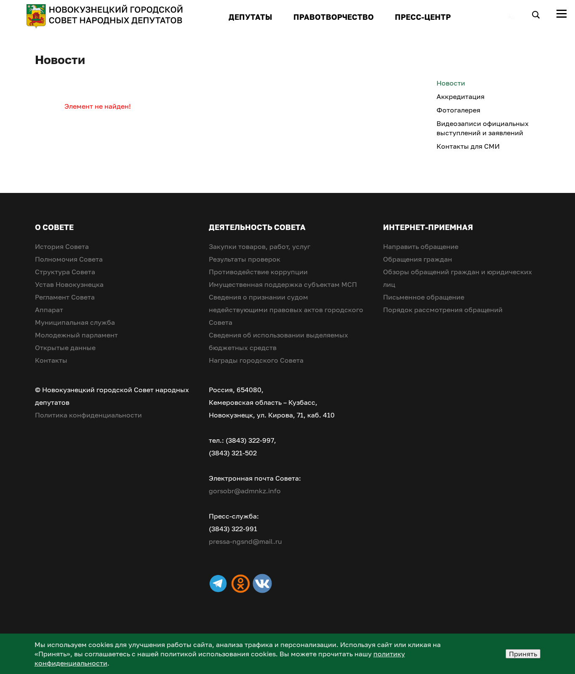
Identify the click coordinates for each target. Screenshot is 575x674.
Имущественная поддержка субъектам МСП (283, 284)
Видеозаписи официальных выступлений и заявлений (483, 128)
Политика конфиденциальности (88, 415)
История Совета (62, 246)
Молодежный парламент (76, 335)
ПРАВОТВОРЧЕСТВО (333, 16)
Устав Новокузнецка (69, 284)
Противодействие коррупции (258, 271)
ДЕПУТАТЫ (250, 16)
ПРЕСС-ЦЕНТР (423, 16)
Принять (523, 654)
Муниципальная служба (75, 322)
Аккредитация (460, 96)
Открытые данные (65, 347)
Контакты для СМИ (468, 146)
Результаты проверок (244, 259)
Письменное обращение (423, 297)
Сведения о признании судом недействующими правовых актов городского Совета (286, 309)
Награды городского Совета (256, 360)
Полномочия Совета (69, 259)
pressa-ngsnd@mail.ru (245, 541)
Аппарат (49, 309)
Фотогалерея (458, 110)
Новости (451, 83)
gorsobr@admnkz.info (245, 491)
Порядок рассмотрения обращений (443, 309)
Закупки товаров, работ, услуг (259, 246)
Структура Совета (65, 271)
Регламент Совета (65, 297)
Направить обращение (420, 246)
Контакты (51, 360)
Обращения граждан (417, 259)
